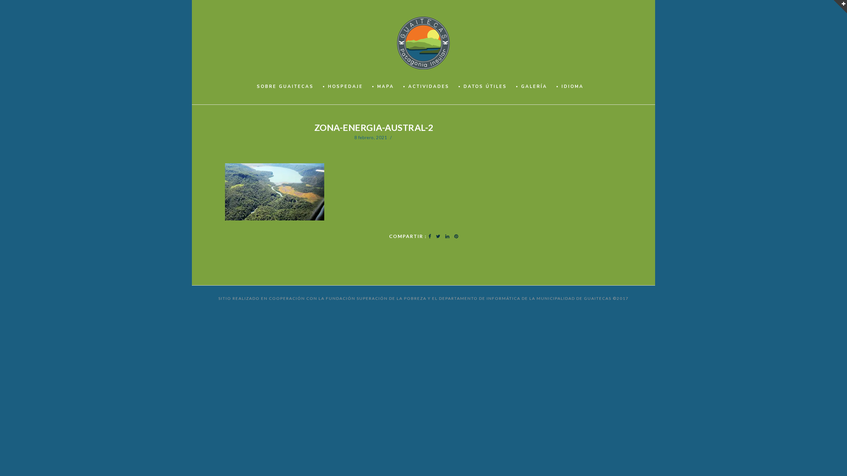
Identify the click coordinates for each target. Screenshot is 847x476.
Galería (534, 87)
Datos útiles (485, 87)
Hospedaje (345, 87)
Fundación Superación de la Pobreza (376, 298)
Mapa (385, 87)
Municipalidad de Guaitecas (574, 298)
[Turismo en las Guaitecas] (423, 43)
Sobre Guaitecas (285, 87)
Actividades (428, 87)
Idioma (572, 87)
